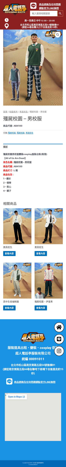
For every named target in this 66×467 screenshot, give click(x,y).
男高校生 (24, 112)
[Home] (59, 327)
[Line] (59, 339)
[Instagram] (59, 351)
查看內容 (9, 253)
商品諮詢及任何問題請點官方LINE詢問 (34, 382)
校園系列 (13, 112)
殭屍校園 (12, 133)
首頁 (5, 112)
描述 (5, 147)
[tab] (33, 147)
